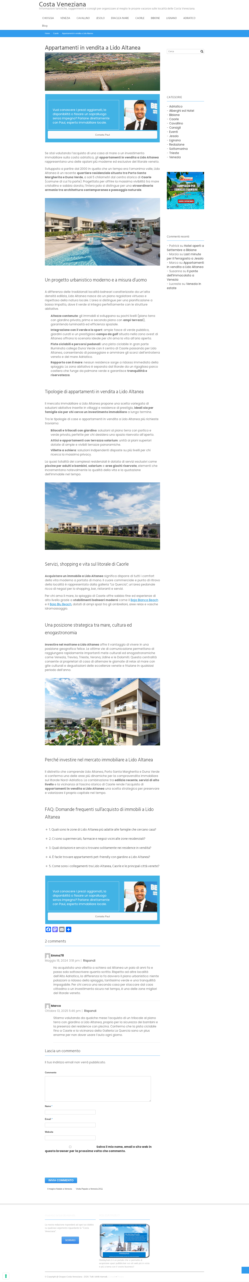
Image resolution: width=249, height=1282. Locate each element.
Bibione (174, 115)
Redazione (176, 145)
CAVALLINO (83, 18)
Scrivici (70, 1240)
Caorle (174, 119)
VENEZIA (65, 18)
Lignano (175, 140)
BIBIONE (155, 18)
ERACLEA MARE (120, 18)
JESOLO (100, 18)
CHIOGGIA (48, 18)
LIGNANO (171, 18)
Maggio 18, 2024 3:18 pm (62, 961)
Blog (44, 26)
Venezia (175, 157)
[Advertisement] (184, 71)
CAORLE (139, 18)
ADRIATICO (189, 18)
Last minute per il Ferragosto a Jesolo (185, 256)
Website (49, 1132)
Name (48, 1106)
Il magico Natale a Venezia (59, 1189)
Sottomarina (178, 149)
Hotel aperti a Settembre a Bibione (185, 248)
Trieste (174, 153)
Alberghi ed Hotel (181, 111)
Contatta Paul (102, 134)
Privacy (120, 1277)
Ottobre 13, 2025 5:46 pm (63, 1011)
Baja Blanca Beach (144, 600)
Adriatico (175, 106)
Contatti (111, 1277)
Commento (50, 1072)
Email (49, 1119)
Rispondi (89, 961)
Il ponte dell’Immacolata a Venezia (182, 275)
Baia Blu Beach (60, 604)
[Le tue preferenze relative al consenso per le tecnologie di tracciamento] (6, 1276)
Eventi (173, 132)
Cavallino (176, 123)
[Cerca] (202, 51)
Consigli (175, 128)
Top (245, 1270)
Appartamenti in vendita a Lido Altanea (185, 265)
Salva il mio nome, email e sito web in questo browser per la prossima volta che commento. (98, 1149)
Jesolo (174, 136)
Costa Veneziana (62, 4)
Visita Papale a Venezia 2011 (89, 1189)
